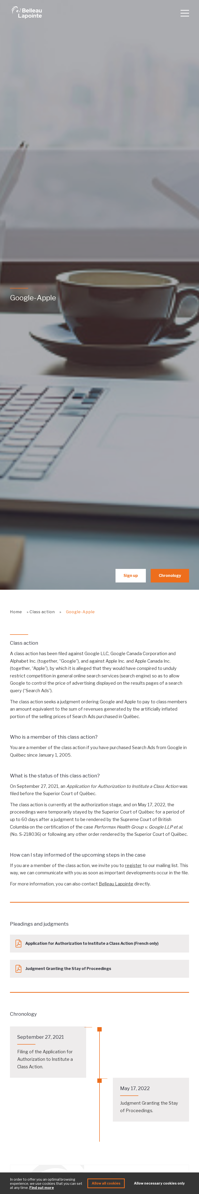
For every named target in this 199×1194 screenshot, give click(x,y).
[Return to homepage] (93, 13)
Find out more (41, 1188)
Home (16, 612)
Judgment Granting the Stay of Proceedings (68, 968)
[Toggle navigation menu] (185, 12)
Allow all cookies (106, 1183)
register (133, 865)
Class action (42, 612)
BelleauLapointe (116, 883)
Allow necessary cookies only (159, 1183)
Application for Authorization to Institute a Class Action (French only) (91, 943)
